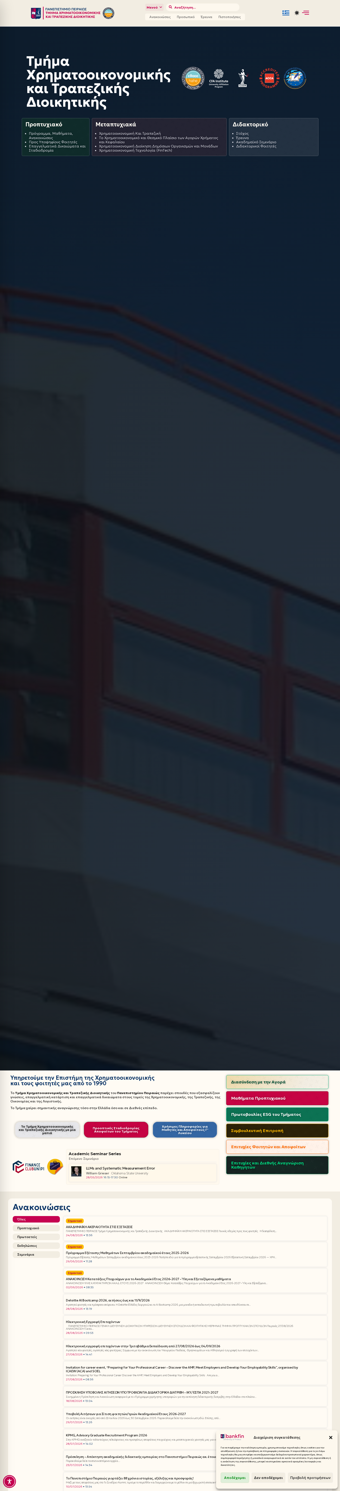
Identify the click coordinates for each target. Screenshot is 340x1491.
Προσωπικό (186, 17)
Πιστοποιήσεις (229, 17)
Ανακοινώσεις (160, 17)
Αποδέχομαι (235, 1477)
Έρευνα (206, 17)
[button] (330, 1437)
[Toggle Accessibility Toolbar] (9, 1481)
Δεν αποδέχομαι (268, 1477)
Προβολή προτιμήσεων (310, 1477)
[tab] (36, 1219)
